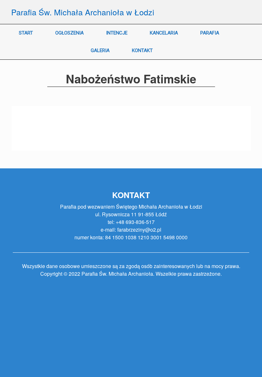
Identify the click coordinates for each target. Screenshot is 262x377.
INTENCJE (116, 33)
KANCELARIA (164, 33)
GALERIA (100, 50)
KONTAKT (142, 50)
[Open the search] (252, 41)
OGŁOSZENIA (69, 33)
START (26, 33)
